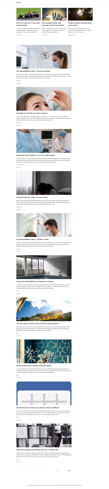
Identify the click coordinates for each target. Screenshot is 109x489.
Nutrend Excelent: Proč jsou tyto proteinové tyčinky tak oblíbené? (37, 408)
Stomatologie (18, 80)
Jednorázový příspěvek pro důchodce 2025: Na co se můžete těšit (37, 450)
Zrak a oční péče (19, 122)
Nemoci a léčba (44, 34)
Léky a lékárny (18, 34)
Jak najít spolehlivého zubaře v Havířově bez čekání (33, 71)
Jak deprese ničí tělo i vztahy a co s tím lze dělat (31, 197)
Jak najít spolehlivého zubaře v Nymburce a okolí (32, 239)
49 (57, 470)
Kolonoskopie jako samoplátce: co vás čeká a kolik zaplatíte (35, 155)
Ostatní (17, 291)
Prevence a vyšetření (71, 34)
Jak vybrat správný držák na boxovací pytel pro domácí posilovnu (37, 323)
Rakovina (18, 2)
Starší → (69, 470)
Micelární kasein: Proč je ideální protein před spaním (33, 365)
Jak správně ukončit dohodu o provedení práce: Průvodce (35, 281)
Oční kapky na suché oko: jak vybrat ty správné (31, 113)
